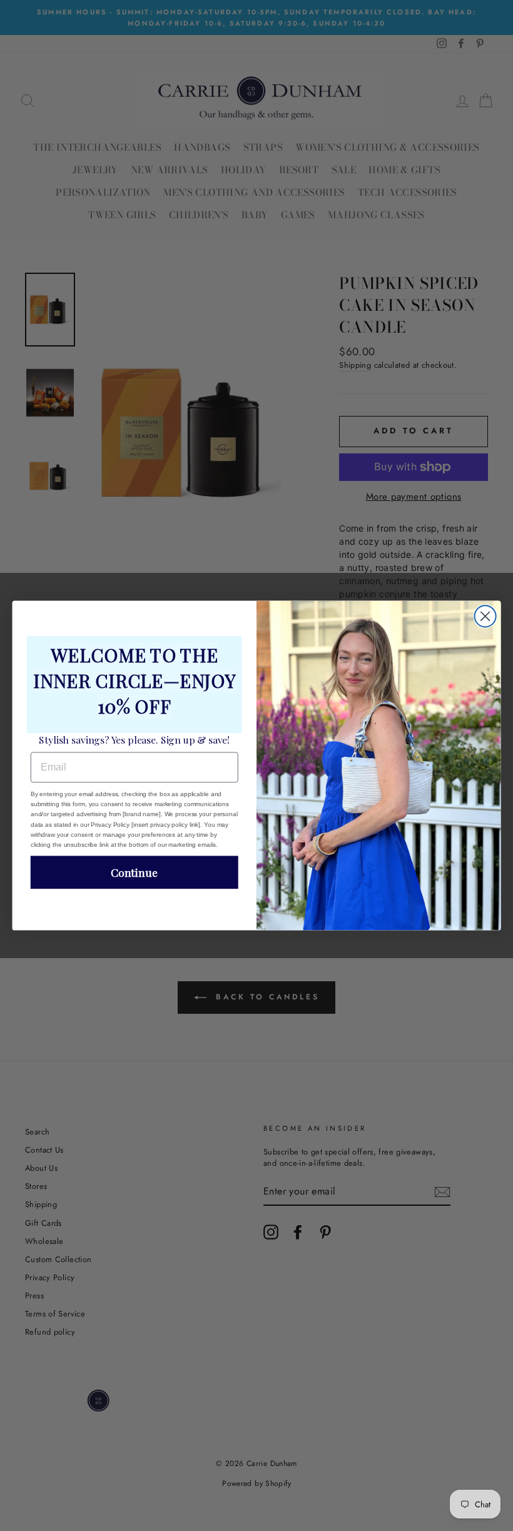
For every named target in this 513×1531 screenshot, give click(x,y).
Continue (134, 872)
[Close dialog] (485, 616)
